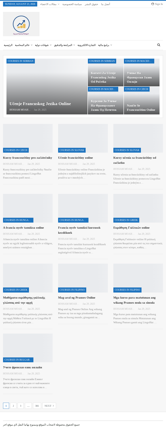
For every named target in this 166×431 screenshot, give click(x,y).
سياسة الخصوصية (72, 4)
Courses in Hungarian (18, 220)
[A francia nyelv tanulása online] (28, 208)
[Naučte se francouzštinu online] (141, 101)
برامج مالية (103, 45)
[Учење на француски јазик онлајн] (141, 72)
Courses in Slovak (72, 150)
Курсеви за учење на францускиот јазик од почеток (104, 105)
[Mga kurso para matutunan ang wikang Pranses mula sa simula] (138, 278)
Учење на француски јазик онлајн (139, 77)
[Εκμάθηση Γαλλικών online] (138, 208)
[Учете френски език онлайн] (28, 348)
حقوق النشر (91, 4)
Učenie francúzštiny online (75, 157)
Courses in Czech (136, 89)
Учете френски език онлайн (22, 367)
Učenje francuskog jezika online (40, 103)
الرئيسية (8, 45)
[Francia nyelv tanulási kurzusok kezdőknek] (83, 208)
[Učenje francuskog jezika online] (47, 86)
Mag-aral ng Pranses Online (76, 297)
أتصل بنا (105, 4)
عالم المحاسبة (22, 45)
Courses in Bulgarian (18, 359)
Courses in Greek (126, 220)
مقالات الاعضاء (48, 4)
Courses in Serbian (20, 61)
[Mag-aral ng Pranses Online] (83, 278)
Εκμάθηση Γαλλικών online (131, 227)
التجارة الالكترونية (87, 45)
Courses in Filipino (72, 289)
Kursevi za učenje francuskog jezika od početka (103, 77)
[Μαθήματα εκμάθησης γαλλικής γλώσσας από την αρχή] (28, 278)
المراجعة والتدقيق (63, 45)
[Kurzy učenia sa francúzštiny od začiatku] (138, 138)
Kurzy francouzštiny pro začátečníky (27, 157)
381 (37, 406)
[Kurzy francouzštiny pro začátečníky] (28, 138)
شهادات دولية (42, 45)
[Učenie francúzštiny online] (83, 138)
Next (48, 406)
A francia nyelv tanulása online (23, 227)
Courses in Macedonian (139, 61)
